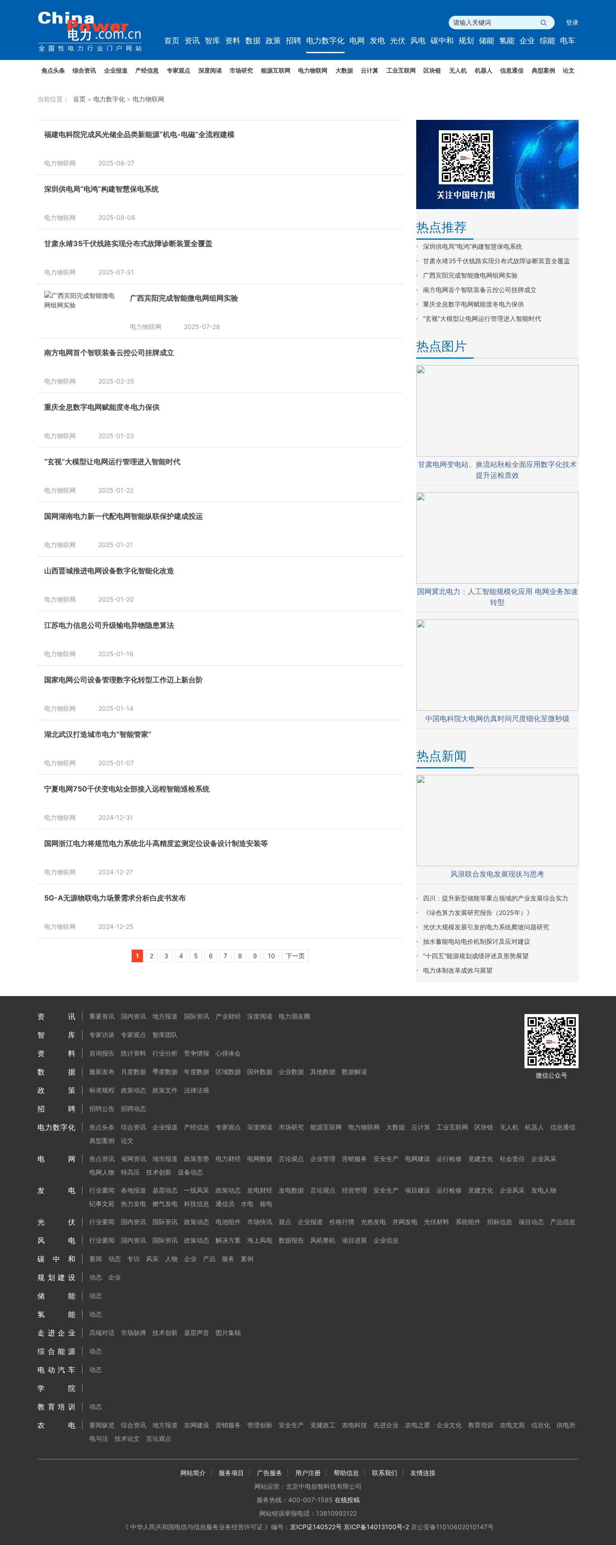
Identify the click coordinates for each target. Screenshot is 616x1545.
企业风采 (543, 1158)
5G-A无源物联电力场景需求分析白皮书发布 (115, 897)
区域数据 (228, 1071)
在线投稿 (347, 1500)
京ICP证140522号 (316, 1527)
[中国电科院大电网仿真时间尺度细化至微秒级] (497, 708)
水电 (247, 1203)
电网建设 (417, 1158)
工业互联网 (401, 70)
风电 (418, 40)
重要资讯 (102, 1016)
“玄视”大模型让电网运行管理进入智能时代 (112, 461)
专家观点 (178, 70)
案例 (247, 1258)
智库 (212, 40)
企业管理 (323, 1158)
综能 (547, 40)
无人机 (458, 70)
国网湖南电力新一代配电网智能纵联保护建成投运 (123, 516)
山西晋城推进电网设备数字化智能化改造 (109, 570)
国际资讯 (196, 1016)
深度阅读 (210, 70)
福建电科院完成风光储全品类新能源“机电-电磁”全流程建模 (139, 134)
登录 (572, 22)
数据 (253, 40)
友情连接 (423, 1472)
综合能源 (56, 1351)
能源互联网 (275, 70)
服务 (228, 1258)
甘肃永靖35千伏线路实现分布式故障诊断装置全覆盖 (128, 243)
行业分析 (165, 1053)
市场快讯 (259, 1221)
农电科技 (354, 1425)
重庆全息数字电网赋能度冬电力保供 (102, 406)
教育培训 (56, 1406)
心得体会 (228, 1053)
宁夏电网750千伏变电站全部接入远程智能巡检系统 (127, 788)
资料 (232, 40)
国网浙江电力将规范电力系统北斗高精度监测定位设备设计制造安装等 (156, 843)
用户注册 (308, 1472)
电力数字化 (325, 40)
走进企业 (56, 1332)
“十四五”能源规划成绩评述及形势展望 (476, 956)
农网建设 (196, 1425)
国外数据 (259, 1071)
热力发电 (133, 1203)
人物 (171, 1258)
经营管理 (354, 1190)
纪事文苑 (102, 1203)
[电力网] (96, 31)
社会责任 (512, 1158)
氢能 (507, 40)
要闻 (95, 1258)
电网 (357, 40)
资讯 (192, 40)
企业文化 (449, 1425)
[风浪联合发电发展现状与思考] (497, 864)
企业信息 (386, 1240)
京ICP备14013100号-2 (376, 1527)
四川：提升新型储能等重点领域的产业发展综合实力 (495, 898)
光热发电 (373, 1221)
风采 (152, 1258)
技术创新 (158, 1172)
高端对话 (102, 1332)
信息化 (540, 1425)
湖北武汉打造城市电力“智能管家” (98, 734)
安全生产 (386, 1158)
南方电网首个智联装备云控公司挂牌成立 (109, 352)
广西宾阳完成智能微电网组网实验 (184, 297)
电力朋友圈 (294, 1016)
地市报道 (165, 1158)
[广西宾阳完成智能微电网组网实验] (82, 305)
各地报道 (133, 1190)
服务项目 (231, 1472)
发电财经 (259, 1190)
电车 (567, 40)
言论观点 (291, 1158)
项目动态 (531, 1221)
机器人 (483, 70)
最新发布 (102, 1071)
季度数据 (165, 1071)
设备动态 (190, 1172)
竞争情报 (196, 1053)
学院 (56, 1388)
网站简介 (193, 1472)
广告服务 (269, 1472)
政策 (273, 40)
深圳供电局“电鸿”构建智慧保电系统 (101, 188)
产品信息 (562, 1221)
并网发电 (405, 1221)
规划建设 (56, 1277)
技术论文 (127, 1438)
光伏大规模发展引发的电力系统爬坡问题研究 (486, 927)
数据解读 (354, 1071)
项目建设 (417, 1190)
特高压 (130, 1172)
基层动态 (165, 1190)
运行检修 (449, 1158)
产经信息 (147, 70)
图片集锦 (228, 1332)
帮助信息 (346, 1472)
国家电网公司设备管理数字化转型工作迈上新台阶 (123, 679)
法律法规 (196, 1090)
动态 (114, 1258)
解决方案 (228, 1240)
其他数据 (323, 1071)
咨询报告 (102, 1053)
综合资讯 (84, 70)
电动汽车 (56, 1369)
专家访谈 (102, 1034)
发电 (377, 40)
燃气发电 (165, 1203)
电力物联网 (312, 70)
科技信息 (196, 1203)
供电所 (565, 1425)
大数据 (344, 70)
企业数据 (291, 1071)
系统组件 (468, 1221)
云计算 (369, 70)
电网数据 (259, 1158)
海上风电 (259, 1240)
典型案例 (543, 70)
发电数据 (291, 1190)
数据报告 (291, 1240)
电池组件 (228, 1221)
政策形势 (196, 1158)
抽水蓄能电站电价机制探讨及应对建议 (476, 941)
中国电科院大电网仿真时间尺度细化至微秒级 (497, 718)
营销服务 (354, 1158)
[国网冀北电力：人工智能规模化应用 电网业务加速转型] (497, 581)
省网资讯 (133, 1158)
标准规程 (102, 1090)
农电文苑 (512, 1425)
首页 (171, 40)
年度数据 (196, 1071)
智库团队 (165, 1034)
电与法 (98, 1438)
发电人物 (543, 1190)
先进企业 (386, 1425)
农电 (56, 1425)
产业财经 (228, 1016)
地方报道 (165, 1016)
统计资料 (133, 1053)
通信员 (225, 1203)
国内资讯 (133, 1016)
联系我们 (384, 1472)
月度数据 (133, 1071)
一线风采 (196, 1190)
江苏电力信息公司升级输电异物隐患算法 (109, 625)
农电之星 (417, 1425)
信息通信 (512, 70)
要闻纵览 (102, 1425)
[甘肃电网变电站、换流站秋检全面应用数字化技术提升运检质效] (497, 454)
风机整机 (323, 1240)
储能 (486, 40)
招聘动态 (133, 1108)
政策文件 (165, 1090)
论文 (569, 70)
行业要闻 (102, 1190)
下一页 (295, 956)
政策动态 (133, 1090)
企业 (527, 40)
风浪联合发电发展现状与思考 (497, 873)
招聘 (293, 40)
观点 (285, 1221)
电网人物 (102, 1172)
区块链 (432, 70)
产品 (209, 1258)
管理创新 (259, 1425)
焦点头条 (53, 70)
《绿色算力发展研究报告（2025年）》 (478, 912)
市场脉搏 (133, 1332)
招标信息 (499, 1221)
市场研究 (241, 70)
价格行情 (341, 1221)
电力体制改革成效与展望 (457, 970)
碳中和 (442, 40)
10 (271, 956)
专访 (133, 1258)
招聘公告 (102, 1108)
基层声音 (196, 1332)
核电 (266, 1203)
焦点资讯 (102, 1158)
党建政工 (323, 1425)
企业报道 (116, 70)
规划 (466, 40)
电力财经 (228, 1158)
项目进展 (354, 1240)
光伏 (397, 40)
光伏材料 (436, 1221)
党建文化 (480, 1158)
